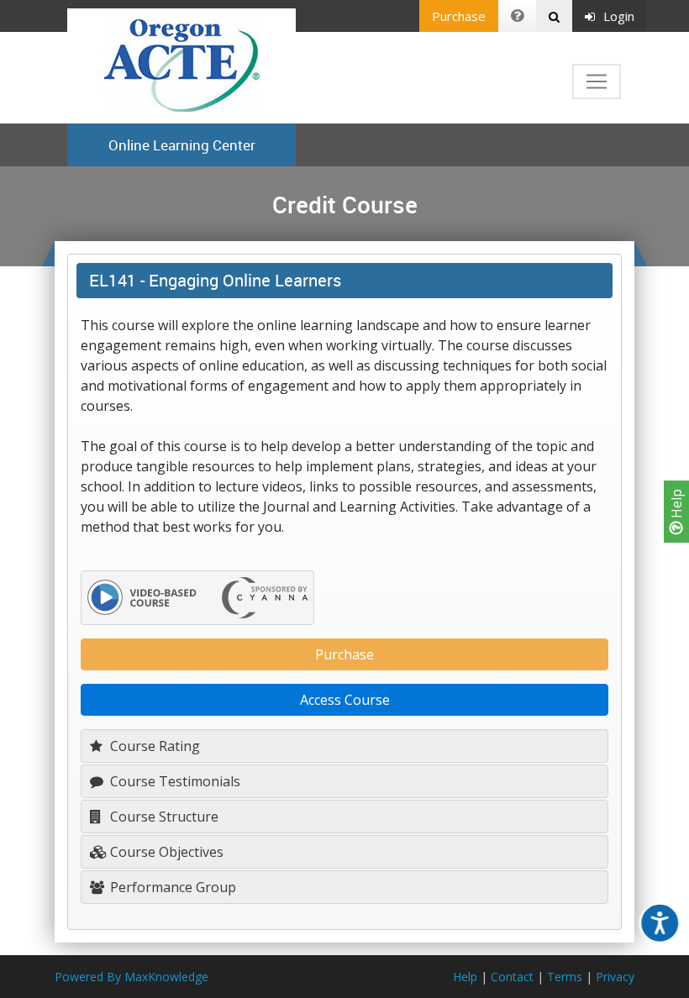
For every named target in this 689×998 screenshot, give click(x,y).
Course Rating (153, 746)
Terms (564, 977)
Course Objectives (165, 852)
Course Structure (162, 816)
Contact (512, 977)
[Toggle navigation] (596, 81)
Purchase (459, 16)
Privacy (615, 977)
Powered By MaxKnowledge (131, 977)
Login (618, 16)
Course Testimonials (173, 781)
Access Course (345, 700)
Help (676, 505)
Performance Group (171, 887)
